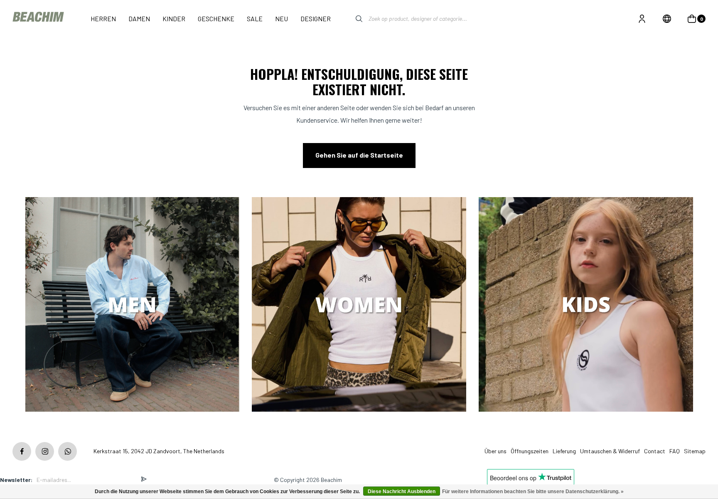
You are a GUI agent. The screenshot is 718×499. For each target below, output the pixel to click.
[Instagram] (44, 451)
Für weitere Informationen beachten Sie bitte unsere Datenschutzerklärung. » (533, 491)
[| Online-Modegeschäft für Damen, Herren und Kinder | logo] (39, 18)
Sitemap (695, 451)
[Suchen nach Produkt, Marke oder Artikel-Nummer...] (352, 18)
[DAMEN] (359, 305)
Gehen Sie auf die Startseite (359, 155)
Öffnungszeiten (529, 451)
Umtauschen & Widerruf (610, 451)
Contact (654, 451)
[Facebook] (21, 451)
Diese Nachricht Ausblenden (401, 491)
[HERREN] (132, 305)
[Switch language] (667, 19)
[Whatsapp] (67, 451)
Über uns (495, 451)
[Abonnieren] (143, 479)
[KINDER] (586, 305)
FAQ (674, 451)
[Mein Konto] (642, 19)
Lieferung (564, 451)
